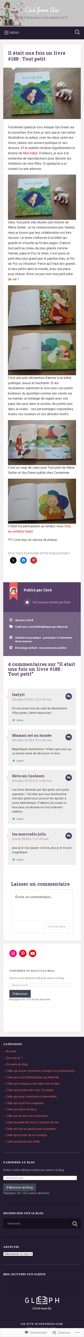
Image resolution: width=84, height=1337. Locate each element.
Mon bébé (30, 153)
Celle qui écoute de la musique (26, 1135)
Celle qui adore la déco (21, 1109)
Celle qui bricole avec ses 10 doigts (30, 1090)
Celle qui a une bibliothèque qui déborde (41, 626)
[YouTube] (32, 953)
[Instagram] (13, 953)
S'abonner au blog (19, 1162)
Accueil (11, 1051)
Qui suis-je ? (14, 1058)
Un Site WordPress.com (42, 1323)
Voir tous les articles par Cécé (51, 602)
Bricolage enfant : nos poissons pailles (40, 647)
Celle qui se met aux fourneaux (27, 1116)
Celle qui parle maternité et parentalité (31, 1096)
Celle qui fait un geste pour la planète (31, 1129)
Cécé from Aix (42, 10)
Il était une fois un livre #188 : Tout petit (36, 56)
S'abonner (20, 994)
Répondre (68, 696)
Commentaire (56, 926)
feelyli (18, 694)
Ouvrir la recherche (76, 33)
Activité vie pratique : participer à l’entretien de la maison (43, 639)
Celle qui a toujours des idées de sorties (33, 1083)
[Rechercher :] (42, 1223)
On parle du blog (17, 1064)
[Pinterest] (23, 953)
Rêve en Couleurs (28, 775)
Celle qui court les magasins (25, 1103)
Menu (14, 32)
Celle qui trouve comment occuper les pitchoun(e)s (40, 1071)
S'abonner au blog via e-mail (32, 970)
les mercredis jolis (29, 834)
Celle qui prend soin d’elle (23, 1141)
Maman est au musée (31, 735)
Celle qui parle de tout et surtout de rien (32, 1122)
